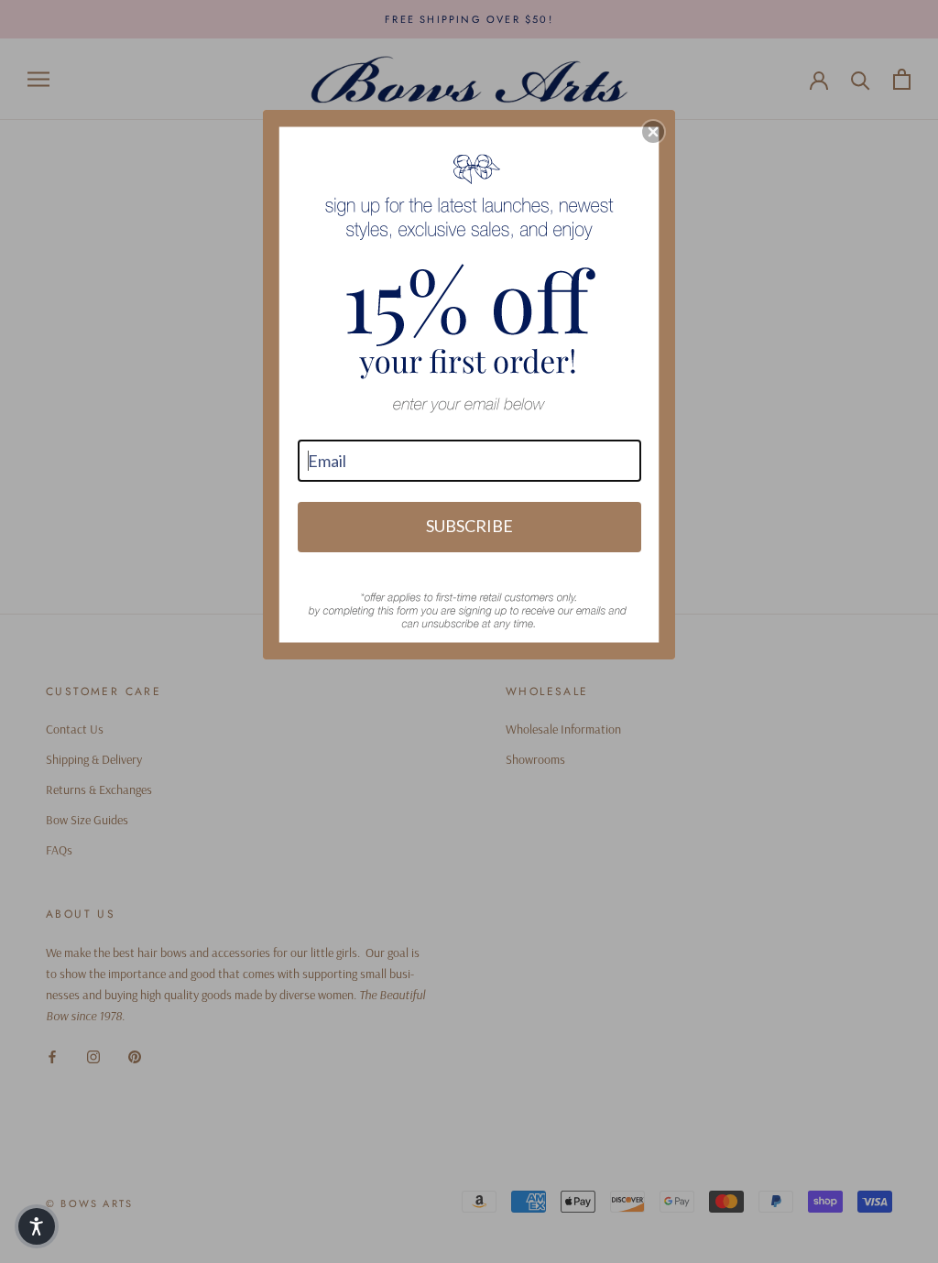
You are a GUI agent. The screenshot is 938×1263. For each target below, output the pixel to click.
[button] (653, 132)
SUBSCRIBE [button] (469, 526)
